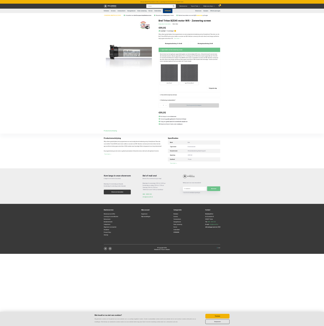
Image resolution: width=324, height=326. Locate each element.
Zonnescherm (121, 11)
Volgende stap (213, 88)
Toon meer (177, 38)
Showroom (198, 11)
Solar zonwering (142, 11)
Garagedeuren (131, 11)
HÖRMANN (168, 11)
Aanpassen (217, 321)
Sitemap (106, 235)
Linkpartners (107, 224)
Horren (150, 11)
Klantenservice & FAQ (109, 214)
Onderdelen (157, 11)
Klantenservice (183, 6)
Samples (205, 11)
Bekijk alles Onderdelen (165, 24)
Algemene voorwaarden (110, 227)
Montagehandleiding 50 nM (205, 43)
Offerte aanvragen (215, 11)
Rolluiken (106, 11)
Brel (177, 24)
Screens (113, 11)
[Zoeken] (174, 6)
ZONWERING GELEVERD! (112, 15)
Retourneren (107, 219)
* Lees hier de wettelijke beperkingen (191, 192)
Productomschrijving (110, 131)
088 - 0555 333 (147, 194)
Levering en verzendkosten (111, 216)
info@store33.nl (148, 197)
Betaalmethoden (108, 222)
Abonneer (213, 189)
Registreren (144, 214)
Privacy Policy (107, 232)
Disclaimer (106, 230)
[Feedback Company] (218, 248)
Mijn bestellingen (145, 216)
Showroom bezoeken (117, 192)
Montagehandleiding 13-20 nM (173, 43)
